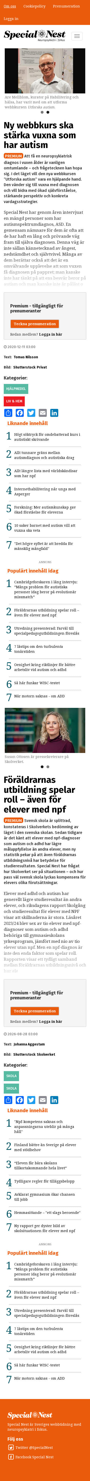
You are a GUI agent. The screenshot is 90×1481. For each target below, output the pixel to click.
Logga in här (50, 334)
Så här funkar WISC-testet (37, 683)
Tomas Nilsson (26, 357)
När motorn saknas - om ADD (39, 696)
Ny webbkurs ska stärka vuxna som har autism (40, 135)
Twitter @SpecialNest (34, 1448)
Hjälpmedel (16, 389)
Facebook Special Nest (35, 1457)
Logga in (11, 19)
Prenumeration (66, 6)
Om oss (10, 6)
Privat (42, 367)
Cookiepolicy (35, 6)
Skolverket (46, 1054)
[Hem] (35, 36)
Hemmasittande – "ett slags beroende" (47, 1213)
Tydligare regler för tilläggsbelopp (44, 1181)
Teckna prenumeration (35, 324)
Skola (11, 1076)
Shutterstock (24, 367)
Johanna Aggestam (29, 1044)
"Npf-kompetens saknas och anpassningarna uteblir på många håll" (44, 1127)
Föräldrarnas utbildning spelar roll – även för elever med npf (39, 794)
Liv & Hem (14, 401)
